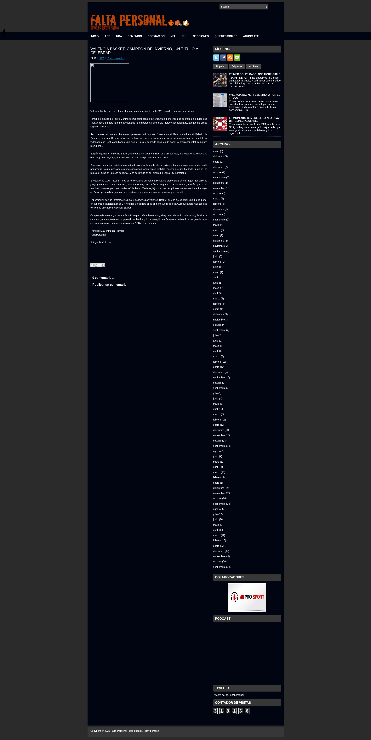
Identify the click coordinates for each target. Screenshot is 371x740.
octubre (217, 172)
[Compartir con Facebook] (103, 265)
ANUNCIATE (251, 36)
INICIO (94, 36)
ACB (107, 36)
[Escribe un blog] (96, 265)
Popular (220, 66)
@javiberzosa (151, 730)
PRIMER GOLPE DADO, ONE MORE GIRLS (254, 74)
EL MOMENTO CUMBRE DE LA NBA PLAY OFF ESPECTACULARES (254, 119)
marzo (216, 198)
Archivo (253, 66)
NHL (184, 36)
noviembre (219, 188)
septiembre (219, 177)
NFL (173, 36)
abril (215, 277)
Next (99, 32)
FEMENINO (135, 36)
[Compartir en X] (99, 265)
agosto (217, 451)
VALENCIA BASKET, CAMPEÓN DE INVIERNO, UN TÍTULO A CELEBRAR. (144, 51)
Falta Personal (119, 730)
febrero (217, 203)
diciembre (218, 156)
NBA (119, 36)
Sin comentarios (115, 58)
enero (216, 161)
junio (215, 256)
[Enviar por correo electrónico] (92, 265)
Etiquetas (237, 66)
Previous (3, 32)
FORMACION (156, 36)
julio (215, 335)
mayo (216, 151)
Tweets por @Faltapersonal (228, 694)
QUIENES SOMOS (225, 36)
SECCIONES (201, 36)
